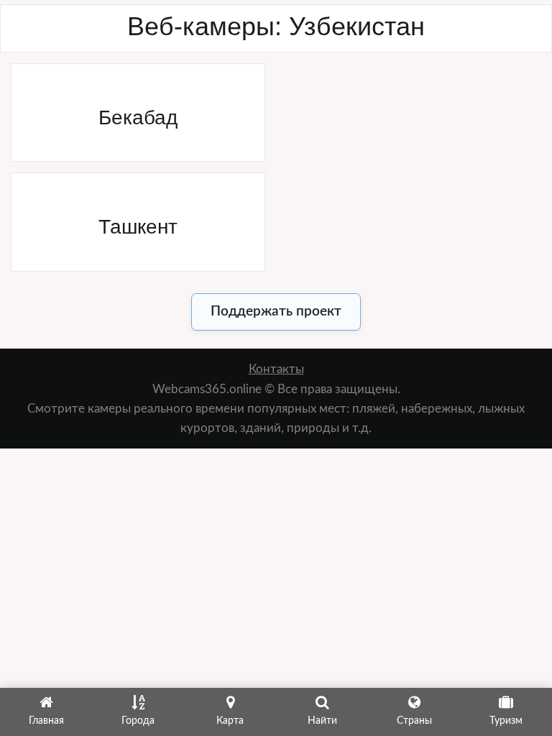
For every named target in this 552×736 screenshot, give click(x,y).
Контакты (276, 369)
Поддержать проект (276, 311)
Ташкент (138, 227)
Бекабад (138, 117)
